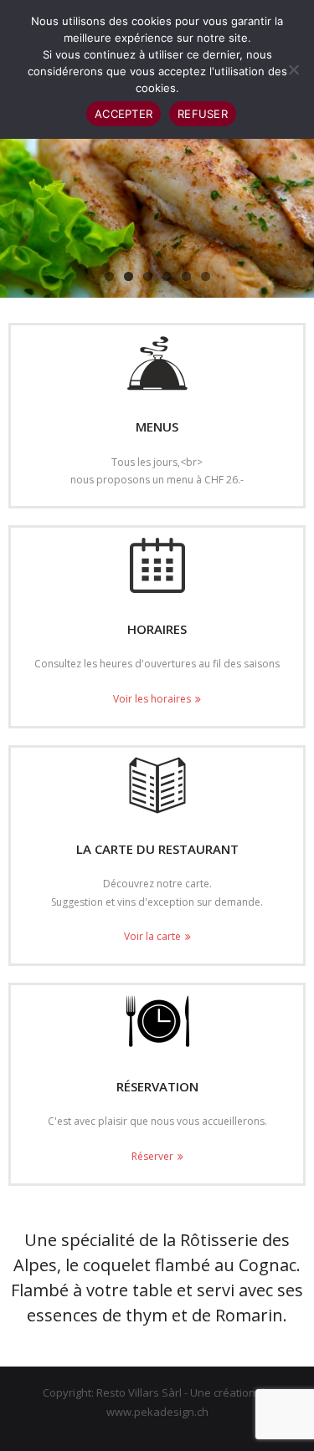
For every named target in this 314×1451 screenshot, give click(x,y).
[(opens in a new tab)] (157, 785)
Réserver (152, 1156)
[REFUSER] (293, 69)
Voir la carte (152, 936)
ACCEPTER (123, 113)
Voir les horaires (152, 699)
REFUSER (203, 113)
